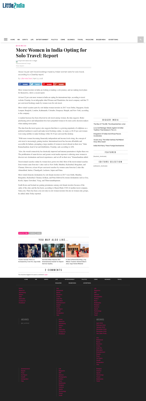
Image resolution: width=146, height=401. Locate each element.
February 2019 (101, 325)
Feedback (22, 303)
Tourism (32, 233)
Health (58, 311)
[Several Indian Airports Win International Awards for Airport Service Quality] (53, 257)
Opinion (96, 294)
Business (71, 39)
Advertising (113, 39)
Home (12, 39)
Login (46, 274)
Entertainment (42, 39)
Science (96, 307)
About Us (22, 290)
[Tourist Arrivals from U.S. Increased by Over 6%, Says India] (29, 257)
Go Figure (59, 309)
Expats (25, 39)
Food (58, 307)
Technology (97, 311)
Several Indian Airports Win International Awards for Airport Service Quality (53, 262)
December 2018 (101, 329)
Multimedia (97, 303)
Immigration (60, 313)
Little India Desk (26, 78)
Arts (57, 288)
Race (95, 301)
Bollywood (59, 290)
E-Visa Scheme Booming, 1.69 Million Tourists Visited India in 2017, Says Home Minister (76, 262)
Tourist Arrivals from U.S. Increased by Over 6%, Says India (29, 260)
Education (59, 301)
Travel (80, 39)
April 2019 (99, 323)
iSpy (57, 315)
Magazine (89, 39)
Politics (54, 39)
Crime (63, 39)
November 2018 (101, 331)
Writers (21, 294)
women (39, 233)
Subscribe (22, 298)
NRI (18, 39)
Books (58, 292)
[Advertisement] (70, 18)
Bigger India (101, 39)
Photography (98, 296)
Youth (96, 315)
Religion (96, 305)
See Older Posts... (101, 333)
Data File (59, 298)
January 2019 (100, 327)
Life (32, 39)
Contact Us (22, 301)
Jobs (20, 296)
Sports (96, 309)
